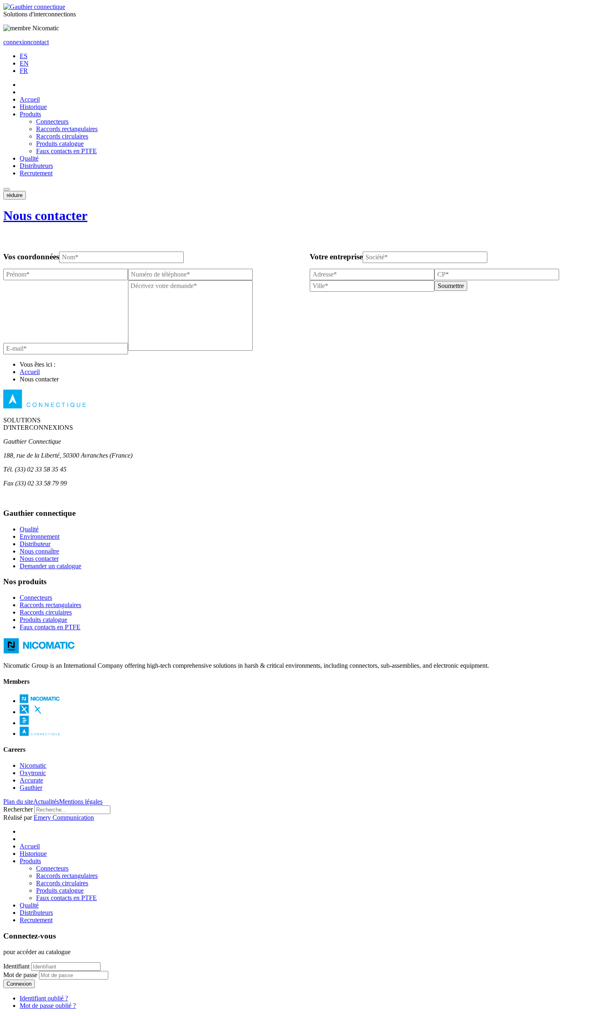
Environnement (39, 536)
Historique (33, 106)
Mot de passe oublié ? (48, 1005)
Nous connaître (39, 551)
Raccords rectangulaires (67, 128)
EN (24, 63)
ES (23, 55)
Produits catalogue (60, 143)
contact (39, 42)
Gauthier (31, 787)
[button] (6, 189)
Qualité (29, 158)
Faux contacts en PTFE (66, 150)
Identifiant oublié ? (44, 998)
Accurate (31, 780)
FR (24, 70)
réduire (15, 195)
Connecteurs (52, 121)
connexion (16, 42)
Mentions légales (81, 801)
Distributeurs (36, 165)
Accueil (30, 99)
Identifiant (16, 966)
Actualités (46, 801)
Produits (30, 114)
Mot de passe (20, 974)
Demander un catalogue (50, 565)
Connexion (19, 984)
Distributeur (35, 543)
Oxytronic (33, 772)
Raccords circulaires (62, 136)
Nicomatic (33, 765)
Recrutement (36, 173)
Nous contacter (45, 215)
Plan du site (18, 801)
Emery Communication (64, 817)
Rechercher (18, 809)
